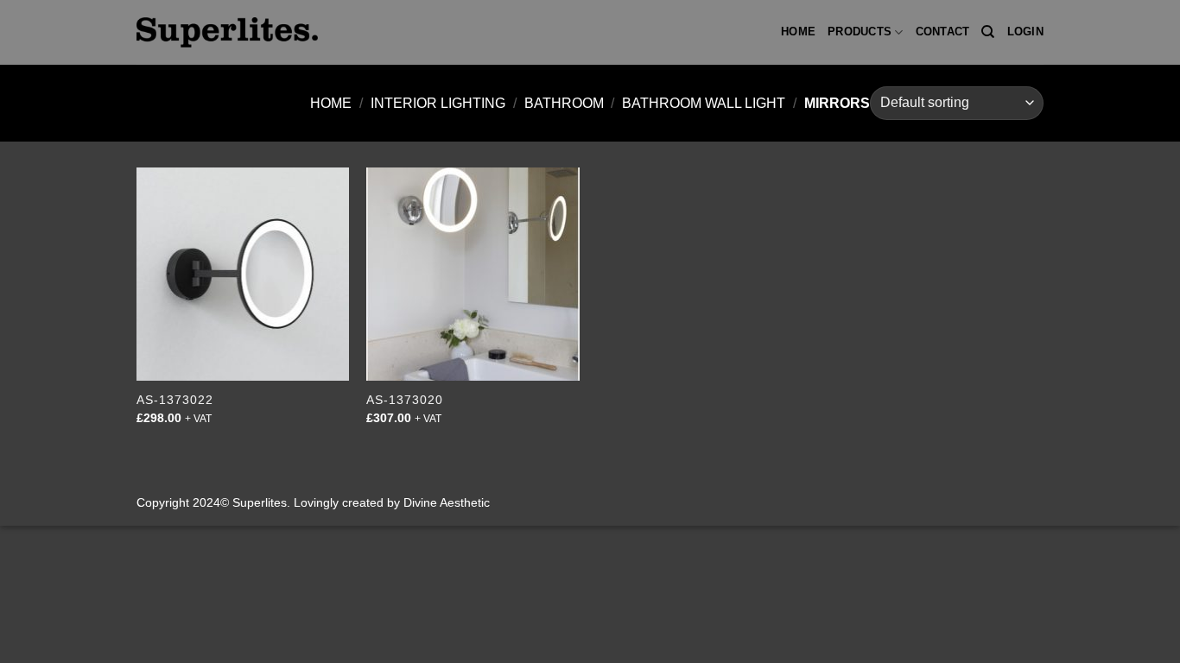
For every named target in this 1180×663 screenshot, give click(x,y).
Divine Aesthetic (446, 502)
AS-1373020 (404, 400)
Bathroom (564, 103)
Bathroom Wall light (703, 103)
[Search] (987, 32)
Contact (943, 31)
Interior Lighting (438, 103)
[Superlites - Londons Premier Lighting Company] (227, 32)
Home (798, 31)
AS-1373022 (174, 400)
